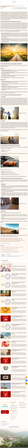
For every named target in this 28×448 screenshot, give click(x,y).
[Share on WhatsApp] (15, 6)
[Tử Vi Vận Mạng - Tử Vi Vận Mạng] (14, 2)
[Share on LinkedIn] (22, 6)
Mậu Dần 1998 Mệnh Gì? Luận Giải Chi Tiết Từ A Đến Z (19, 375)
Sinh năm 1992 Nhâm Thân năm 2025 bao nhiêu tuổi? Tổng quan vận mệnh (18, 392)
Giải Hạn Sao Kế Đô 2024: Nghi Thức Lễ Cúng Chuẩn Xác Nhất (19, 299)
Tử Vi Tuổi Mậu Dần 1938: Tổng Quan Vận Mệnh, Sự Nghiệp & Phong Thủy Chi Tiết (19, 350)
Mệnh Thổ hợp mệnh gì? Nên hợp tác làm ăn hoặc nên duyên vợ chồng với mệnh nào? (13, 240)
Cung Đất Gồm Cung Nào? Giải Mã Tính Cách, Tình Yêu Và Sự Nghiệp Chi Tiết (19, 324)
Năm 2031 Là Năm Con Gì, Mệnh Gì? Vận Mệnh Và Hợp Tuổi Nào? (9, 248)
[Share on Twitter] (18, 6)
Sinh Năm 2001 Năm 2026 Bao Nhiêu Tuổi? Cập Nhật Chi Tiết (9, 252)
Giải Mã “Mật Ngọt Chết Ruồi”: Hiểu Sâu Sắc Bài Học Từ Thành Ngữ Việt (19, 308)
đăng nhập (5, 261)
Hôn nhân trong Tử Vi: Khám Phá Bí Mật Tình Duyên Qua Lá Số (19, 333)
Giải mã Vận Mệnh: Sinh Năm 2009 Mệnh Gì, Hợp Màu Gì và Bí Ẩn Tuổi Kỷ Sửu (19, 367)
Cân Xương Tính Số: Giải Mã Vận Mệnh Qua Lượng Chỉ (8, 249)
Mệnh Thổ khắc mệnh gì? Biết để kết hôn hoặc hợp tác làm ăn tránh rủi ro (11, 238)
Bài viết (2, 8)
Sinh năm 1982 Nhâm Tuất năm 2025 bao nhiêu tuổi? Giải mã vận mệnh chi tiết (19, 358)
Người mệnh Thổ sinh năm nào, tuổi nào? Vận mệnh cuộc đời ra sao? (11, 241)
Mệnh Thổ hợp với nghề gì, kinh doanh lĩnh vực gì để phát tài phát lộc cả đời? (12, 239)
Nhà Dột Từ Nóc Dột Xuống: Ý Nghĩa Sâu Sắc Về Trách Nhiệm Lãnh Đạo (18, 282)
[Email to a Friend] (19, 6)
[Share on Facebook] (16, 6)
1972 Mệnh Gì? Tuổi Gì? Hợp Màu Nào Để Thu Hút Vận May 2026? (19, 341)
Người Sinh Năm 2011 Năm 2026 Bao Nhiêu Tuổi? (19, 266)
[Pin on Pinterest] (21, 6)
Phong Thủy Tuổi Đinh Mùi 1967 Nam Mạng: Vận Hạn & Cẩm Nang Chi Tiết (19, 274)
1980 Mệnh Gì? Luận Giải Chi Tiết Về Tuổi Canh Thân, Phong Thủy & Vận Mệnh (18, 383)
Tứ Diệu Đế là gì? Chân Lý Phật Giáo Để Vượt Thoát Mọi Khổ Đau (19, 291)
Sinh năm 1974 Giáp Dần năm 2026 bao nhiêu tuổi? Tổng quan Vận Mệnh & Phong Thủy (19, 316)
